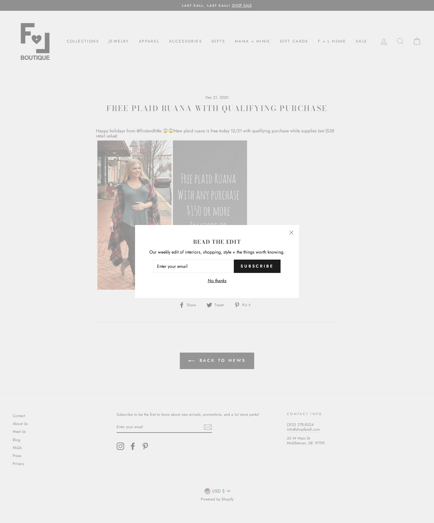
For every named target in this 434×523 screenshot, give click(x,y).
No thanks (217, 281)
